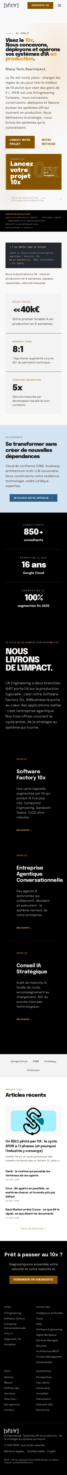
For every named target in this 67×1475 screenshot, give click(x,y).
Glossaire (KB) (44, 1404)
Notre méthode (49, 142)
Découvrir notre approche (33, 497)
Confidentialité (36, 1451)
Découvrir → (24, 830)
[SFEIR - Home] (11, 5)
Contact (9, 1410)
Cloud (39, 1318)
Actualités (42, 1393)
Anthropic (33, 1070)
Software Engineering (49, 1329)
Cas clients (42, 1383)
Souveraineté (44, 1362)
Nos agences (12, 1404)
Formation (10, 1344)
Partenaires (43, 1388)
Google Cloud (19, 1061)
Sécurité (41, 1346)
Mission (8, 1383)
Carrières (9, 1393)
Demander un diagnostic (33, 1279)
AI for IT (8, 1333)
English (51, 1451)
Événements (43, 1399)
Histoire (8, 1377)
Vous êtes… (10, 1399)
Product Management (49, 1357)
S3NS (36, 1061)
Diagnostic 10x (40, 5)
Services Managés (47, 1340)
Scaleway (50, 1061)
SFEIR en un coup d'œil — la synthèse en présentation (36, 199)
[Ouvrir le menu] (59, 5)
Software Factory (14, 1318)
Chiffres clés (11, 1388)
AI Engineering (12, 1313)
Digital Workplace (46, 1335)
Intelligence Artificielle (49, 1313)
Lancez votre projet (20, 142)
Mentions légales (14, 1451)
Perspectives (44, 1377)
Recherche (42, 1410)
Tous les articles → (33, 1228)
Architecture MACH (47, 1351)
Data (39, 1324)
